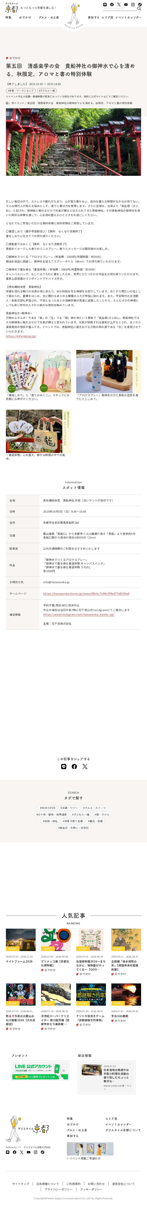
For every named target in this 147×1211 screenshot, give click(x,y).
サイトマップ (20, 1184)
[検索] (139, 9)
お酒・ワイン (70, 808)
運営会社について (123, 1184)
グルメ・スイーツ (95, 808)
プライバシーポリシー (58, 1189)
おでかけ (25, 17)
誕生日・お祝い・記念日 (74, 827)
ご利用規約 (74, 1184)
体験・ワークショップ (21, 90)
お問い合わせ (96, 1184)
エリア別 (107, 17)
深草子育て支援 (73, 821)
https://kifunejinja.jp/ (21, 336)
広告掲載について (48, 1184)
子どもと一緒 (47, 90)
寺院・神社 (51, 821)
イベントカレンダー (128, 17)
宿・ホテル (103, 814)
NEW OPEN (48, 808)
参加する (94, 17)
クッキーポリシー (91, 1189)
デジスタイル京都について (123, 1130)
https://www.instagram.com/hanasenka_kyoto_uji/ (78, 614)
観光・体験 (96, 821)
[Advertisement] (73, 47)
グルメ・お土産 (49, 17)
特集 (8, 17)
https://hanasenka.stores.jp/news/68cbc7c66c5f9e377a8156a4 (86, 593)
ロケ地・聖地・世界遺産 (52, 814)
